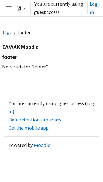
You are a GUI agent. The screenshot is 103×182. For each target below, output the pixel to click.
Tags (7, 32)
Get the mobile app (29, 128)
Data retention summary (35, 120)
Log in (94, 8)
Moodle (42, 145)
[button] (21, 8)
